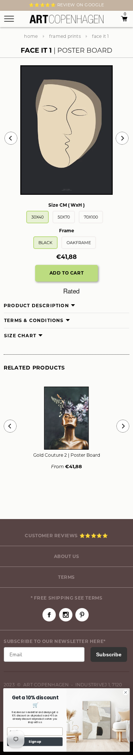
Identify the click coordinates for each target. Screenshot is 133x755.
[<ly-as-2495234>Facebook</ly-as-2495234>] (49, 614)
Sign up (34, 741)
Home (31, 36)
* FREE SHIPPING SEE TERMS (67, 598)
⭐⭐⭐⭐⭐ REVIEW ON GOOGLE (66, 4)
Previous (10, 138)
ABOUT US (66, 556)
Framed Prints (65, 36)
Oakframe (78, 242)
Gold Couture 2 (66, 455)
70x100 (91, 217)
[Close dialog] (125, 692)
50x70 (64, 217)
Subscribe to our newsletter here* (55, 641)
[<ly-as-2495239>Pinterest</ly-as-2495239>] (82, 614)
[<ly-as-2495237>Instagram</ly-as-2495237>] (65, 614)
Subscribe (109, 654)
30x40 (37, 217)
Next (8, 6)
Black (45, 242)
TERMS (66, 577)
